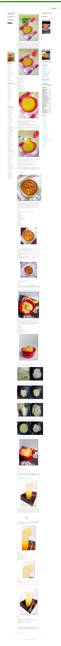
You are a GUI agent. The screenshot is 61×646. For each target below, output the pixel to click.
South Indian (9, 100)
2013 (43, 122)
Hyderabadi (9, 89)
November (45, 126)
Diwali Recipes (10, 128)
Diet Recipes (9, 126)
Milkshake (9, 148)
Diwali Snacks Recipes (10, 129)
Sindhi (9, 99)
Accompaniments (10, 109)
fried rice (18, 48)
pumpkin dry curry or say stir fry (28, 43)
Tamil (8, 101)
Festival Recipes (10, 135)
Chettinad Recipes (10, 118)
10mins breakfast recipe (11, 108)
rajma (30, 203)
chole (31, 203)
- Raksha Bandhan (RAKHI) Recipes (46, 71)
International (9, 91)
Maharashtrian (10, 94)
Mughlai (9, 95)
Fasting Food (9, 134)
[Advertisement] (46, 5)
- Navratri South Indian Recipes (45, 76)
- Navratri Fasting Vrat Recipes (45, 75)
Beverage (9, 114)
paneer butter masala (33, 204)
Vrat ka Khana (9, 175)
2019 (43, 116)
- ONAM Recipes (44, 72)
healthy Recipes (10, 177)
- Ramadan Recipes (44, 66)
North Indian (9, 96)
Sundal (9, 172)
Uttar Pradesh (9, 102)
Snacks (9, 169)
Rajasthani (9, 98)
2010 (43, 145)
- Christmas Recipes (44, 67)
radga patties (34, 203)
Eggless (9, 133)
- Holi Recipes (43, 70)
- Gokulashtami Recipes (44, 74)
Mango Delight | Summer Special (23, 478)
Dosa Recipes (9, 131)
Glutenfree (9, 136)
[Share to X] (32, 473)
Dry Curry (9, 132)
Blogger (35, 639)
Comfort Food (10, 121)
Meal (8, 147)
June (44, 132)
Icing (8, 140)
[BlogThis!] (31, 473)
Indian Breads (9, 141)
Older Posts (38, 631)
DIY (8, 124)
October (45, 127)
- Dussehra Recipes (44, 69)
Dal (8, 125)
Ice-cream (9, 139)
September (45, 128)
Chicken (9, 119)
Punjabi (9, 97)
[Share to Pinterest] (34, 473)
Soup (8, 170)
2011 (43, 144)
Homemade (9, 137)
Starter (9, 171)
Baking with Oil (10, 113)
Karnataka (9, 92)
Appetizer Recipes (10, 110)
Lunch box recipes (10, 145)
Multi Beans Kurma (21, 172)
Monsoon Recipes (10, 150)
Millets (9, 149)
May (44, 133)
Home (28, 631)
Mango (9, 146)
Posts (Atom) (21, 633)
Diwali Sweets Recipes (10, 130)
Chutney (9, 120)
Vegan (9, 174)
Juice (8, 143)
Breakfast (9, 115)
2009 (43, 146)
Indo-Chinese (9, 90)
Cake (8, 116)
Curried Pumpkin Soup (21, 13)
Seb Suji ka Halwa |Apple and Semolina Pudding (26, 290)
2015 (43, 120)
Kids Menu (9, 144)
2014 (43, 121)
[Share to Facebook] (33, 473)
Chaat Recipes (9, 117)
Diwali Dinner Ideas (10, 127)
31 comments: (28, 627)
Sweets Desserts (10, 173)
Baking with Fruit (10, 112)
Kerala (9, 93)
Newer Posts (18, 631)
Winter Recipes (10, 176)
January (44, 142)
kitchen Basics (9, 178)
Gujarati (9, 88)
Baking (9, 111)
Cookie (9, 122)
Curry (9, 123)
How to (9, 138)
